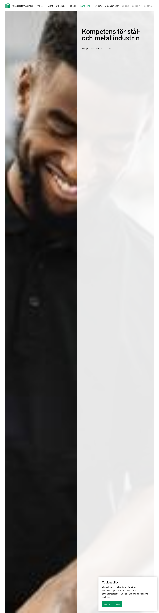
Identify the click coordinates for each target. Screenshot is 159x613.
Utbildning (61, 5)
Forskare (97, 5)
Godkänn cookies (112, 604)
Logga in (136, 5)
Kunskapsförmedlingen (23, 5)
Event (50, 5)
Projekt (72, 5)
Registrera (147, 5)
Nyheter (40, 5)
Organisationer (112, 5)
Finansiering (84, 5)
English (125, 5)
